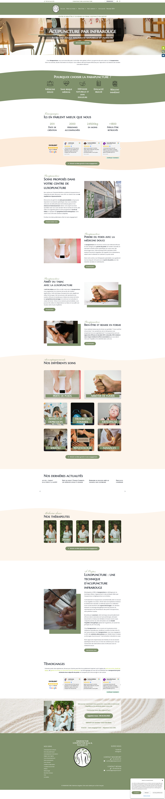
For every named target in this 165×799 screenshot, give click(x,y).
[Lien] (62, 384)
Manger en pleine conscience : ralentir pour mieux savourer (98, 481)
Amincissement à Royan (50, 749)
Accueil (62, 9)
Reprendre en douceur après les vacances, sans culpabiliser (45, 481)
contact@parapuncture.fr (113, 761)
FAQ (45, 775)
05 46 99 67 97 (117, 759)
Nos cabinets (91, 9)
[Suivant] (125, 491)
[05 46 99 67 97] (111, 759)
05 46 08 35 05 (117, 768)
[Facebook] (118, 1)
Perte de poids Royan (49, 752)
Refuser (146, 792)
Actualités (101, 9)
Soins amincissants (48, 760)
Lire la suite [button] (67, 154)
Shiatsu (45, 768)
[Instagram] (120, 1)
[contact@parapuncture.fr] (105, 761)
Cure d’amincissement (49, 758)
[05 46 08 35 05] (111, 768)
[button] (162, 780)
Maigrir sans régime (49, 756)
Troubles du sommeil (49, 766)
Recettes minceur (48, 773)
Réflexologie (47, 771)
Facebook (118, 749)
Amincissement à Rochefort (51, 754)
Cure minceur (47, 762)
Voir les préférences (157, 792)
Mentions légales (146, 795)
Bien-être (81, 9)
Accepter (136, 792)
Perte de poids (70, 9)
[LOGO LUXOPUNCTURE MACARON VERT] (55, 9)
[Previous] (40, 491)
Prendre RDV (110, 9)
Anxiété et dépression (49, 764)
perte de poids (110, 668)
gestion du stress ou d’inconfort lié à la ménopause (65, 670)
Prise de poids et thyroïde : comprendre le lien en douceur (72, 481)
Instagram (118, 751)
